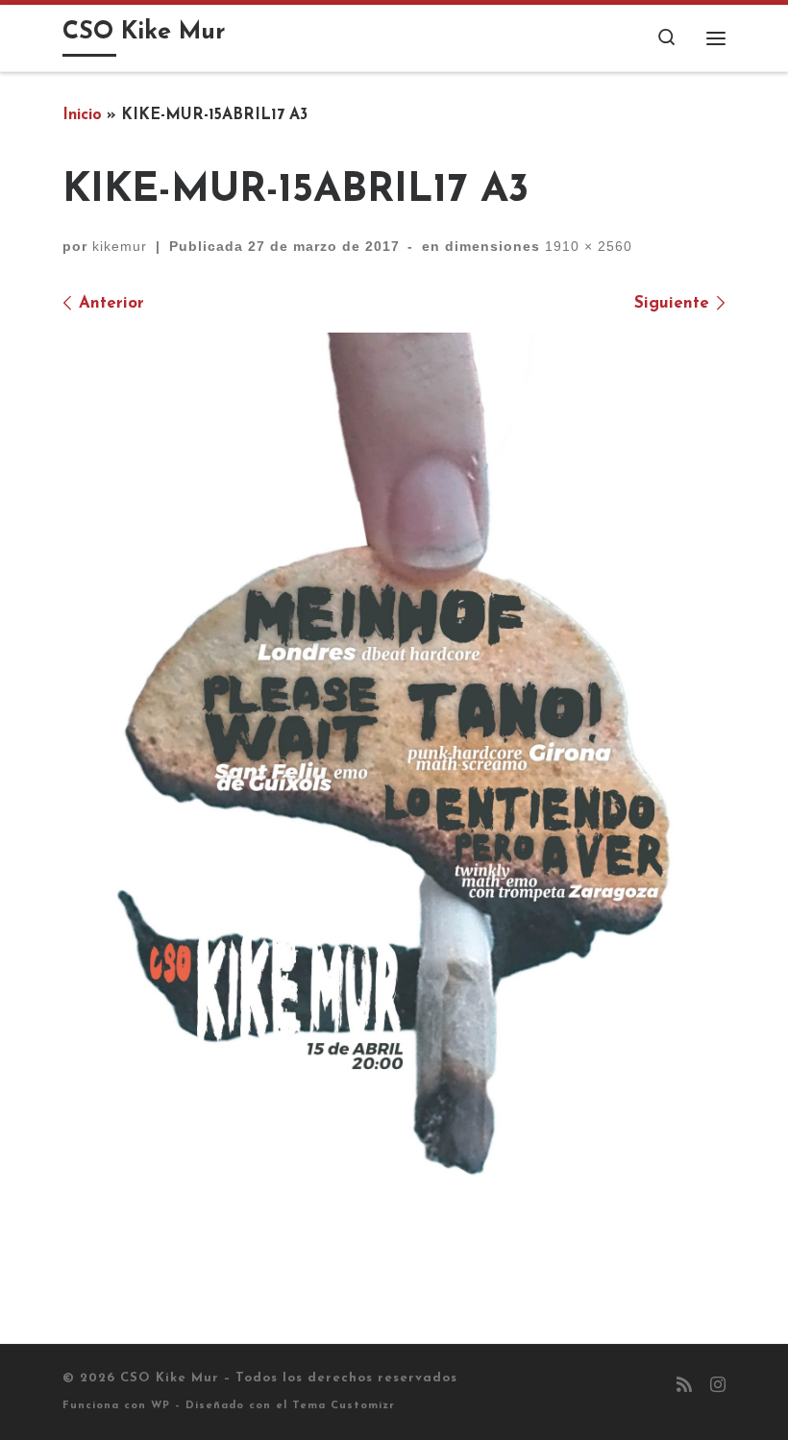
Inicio (82, 115)
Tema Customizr (343, 1406)
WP (160, 1406)
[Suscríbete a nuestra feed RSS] (684, 1387)
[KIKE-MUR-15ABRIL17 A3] (394, 777)
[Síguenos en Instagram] (718, 1387)
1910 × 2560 (586, 246)
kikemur (119, 246)
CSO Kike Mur (169, 1378)
